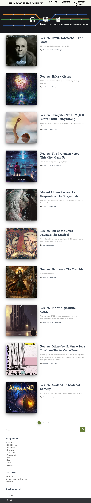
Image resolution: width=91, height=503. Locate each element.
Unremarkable (12, 455)
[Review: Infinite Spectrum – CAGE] (21, 320)
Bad (8, 460)
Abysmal (10, 465)
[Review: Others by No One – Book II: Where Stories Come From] (21, 359)
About (80, 6)
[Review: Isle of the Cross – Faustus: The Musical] (21, 243)
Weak (9, 457)
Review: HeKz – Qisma (55, 76)
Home (53, 3)
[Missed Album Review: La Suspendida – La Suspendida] (21, 205)
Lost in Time (10, 476)
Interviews (9, 481)
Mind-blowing (12, 445)
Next (49, 423)
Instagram (9, 495)
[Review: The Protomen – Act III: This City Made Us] (21, 166)
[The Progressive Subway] (25, 3)
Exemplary (11, 447)
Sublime (11, 442)
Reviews (66, 3)
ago (57, 50)
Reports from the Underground (16, 479)
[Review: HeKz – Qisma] (21, 89)
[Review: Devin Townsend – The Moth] (21, 50)
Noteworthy (11, 450)
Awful (9, 462)
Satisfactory (11, 452)
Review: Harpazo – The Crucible (61, 269)
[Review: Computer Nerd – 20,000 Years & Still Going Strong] (21, 127)
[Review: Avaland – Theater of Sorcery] (21, 397)
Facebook (9, 493)
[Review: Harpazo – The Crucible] (21, 282)
